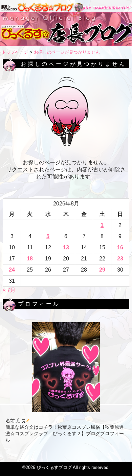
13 (66, 247)
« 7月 (9, 290)
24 (12, 270)
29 (102, 270)
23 (120, 258)
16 (120, 247)
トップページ (15, 52)
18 (30, 258)
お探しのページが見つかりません (67, 52)
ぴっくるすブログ (54, 467)
